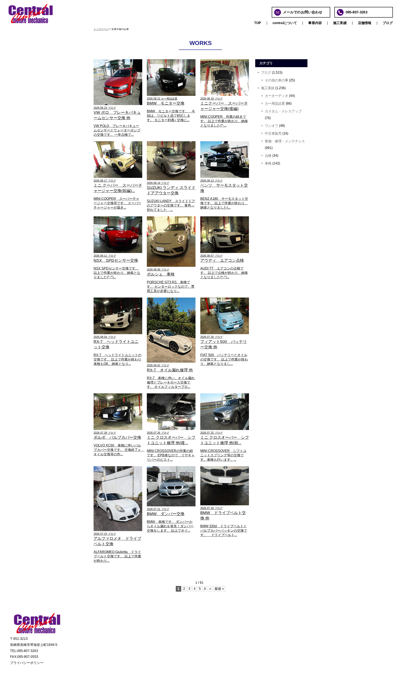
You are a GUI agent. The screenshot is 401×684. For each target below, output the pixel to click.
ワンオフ (271, 125)
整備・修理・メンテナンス (285, 141)
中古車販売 (273, 133)
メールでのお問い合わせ (302, 12)
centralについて (285, 23)
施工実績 (340, 23)
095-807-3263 (356, 12)
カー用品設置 (275, 103)
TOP (257, 23)
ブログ (388, 23)
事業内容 (315, 23)
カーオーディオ (276, 96)
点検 (268, 155)
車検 (268, 163)
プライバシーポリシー (26, 663)
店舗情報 (365, 23)
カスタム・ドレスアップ (283, 111)
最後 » (219, 588)
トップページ (101, 29)
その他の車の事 (276, 80)
